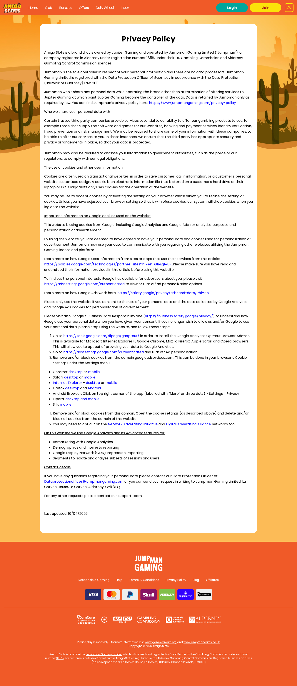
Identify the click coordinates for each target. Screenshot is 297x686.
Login (232, 7)
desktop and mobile (82, 398)
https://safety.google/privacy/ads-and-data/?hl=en (163, 292)
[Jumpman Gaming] (148, 569)
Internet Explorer (67, 382)
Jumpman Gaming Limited (104, 654)
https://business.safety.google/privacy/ (179, 316)
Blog (196, 580)
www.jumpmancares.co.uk (202, 642)
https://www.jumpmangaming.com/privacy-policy (192, 102)
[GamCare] (86, 619)
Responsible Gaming (93, 580)
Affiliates (212, 580)
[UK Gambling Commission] (148, 620)
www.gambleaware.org (161, 642)
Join (265, 7)
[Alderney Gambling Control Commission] (205, 620)
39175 (60, 658)
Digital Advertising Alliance (188, 424)
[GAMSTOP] (122, 620)
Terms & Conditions (144, 580)
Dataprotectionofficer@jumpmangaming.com (83, 481)
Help (119, 580)
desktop (75, 371)
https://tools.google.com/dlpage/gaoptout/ (101, 335)
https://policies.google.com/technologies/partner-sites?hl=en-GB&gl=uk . (108, 264)
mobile (94, 371)
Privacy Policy (176, 580)
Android (94, 388)
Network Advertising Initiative (133, 424)
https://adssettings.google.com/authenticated (84, 283)
